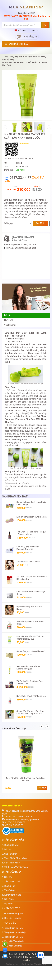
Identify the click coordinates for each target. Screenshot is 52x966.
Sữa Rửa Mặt (8, 59)
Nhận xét (8, 320)
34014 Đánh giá (11, 158)
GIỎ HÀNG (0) (30, 36)
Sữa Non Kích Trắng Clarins (28, 562)
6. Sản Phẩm (8, 899)
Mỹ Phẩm (19, 56)
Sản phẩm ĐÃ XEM (30, 954)
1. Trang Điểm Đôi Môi (12, 928)
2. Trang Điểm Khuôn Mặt (14, 932)
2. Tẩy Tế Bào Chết (11, 881)
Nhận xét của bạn (27, 158)
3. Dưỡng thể (8, 886)
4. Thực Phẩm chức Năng (14, 858)
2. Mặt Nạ (7, 849)
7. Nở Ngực (7, 903)
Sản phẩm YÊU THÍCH (35, 957)
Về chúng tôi (10, 325)
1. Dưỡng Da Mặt (10, 845)
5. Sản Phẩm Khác (11, 862)
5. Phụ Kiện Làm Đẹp (12, 945)
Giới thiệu (13, 954)
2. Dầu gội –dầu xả (11, 918)
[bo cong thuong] (13, 828)
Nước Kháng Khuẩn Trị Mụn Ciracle (31, 696)
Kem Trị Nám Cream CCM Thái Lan (32, 517)
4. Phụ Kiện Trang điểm (13, 941)
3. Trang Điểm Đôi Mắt (12, 937)
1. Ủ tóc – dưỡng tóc (12, 913)
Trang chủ (7, 56)
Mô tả (7, 315)
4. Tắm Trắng (8, 890)
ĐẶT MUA (40, 223)
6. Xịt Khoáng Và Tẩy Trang (15, 867)
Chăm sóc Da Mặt (35, 56)
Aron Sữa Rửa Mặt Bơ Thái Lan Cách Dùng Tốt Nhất (26, 779)
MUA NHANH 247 (26, 7)
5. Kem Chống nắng (11, 894)
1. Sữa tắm (7, 877)
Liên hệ (26, 960)
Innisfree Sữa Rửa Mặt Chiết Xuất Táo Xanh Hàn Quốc (24, 136)
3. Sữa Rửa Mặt (9, 854)
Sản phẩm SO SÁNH (12, 957)
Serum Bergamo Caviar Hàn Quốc (31, 651)
